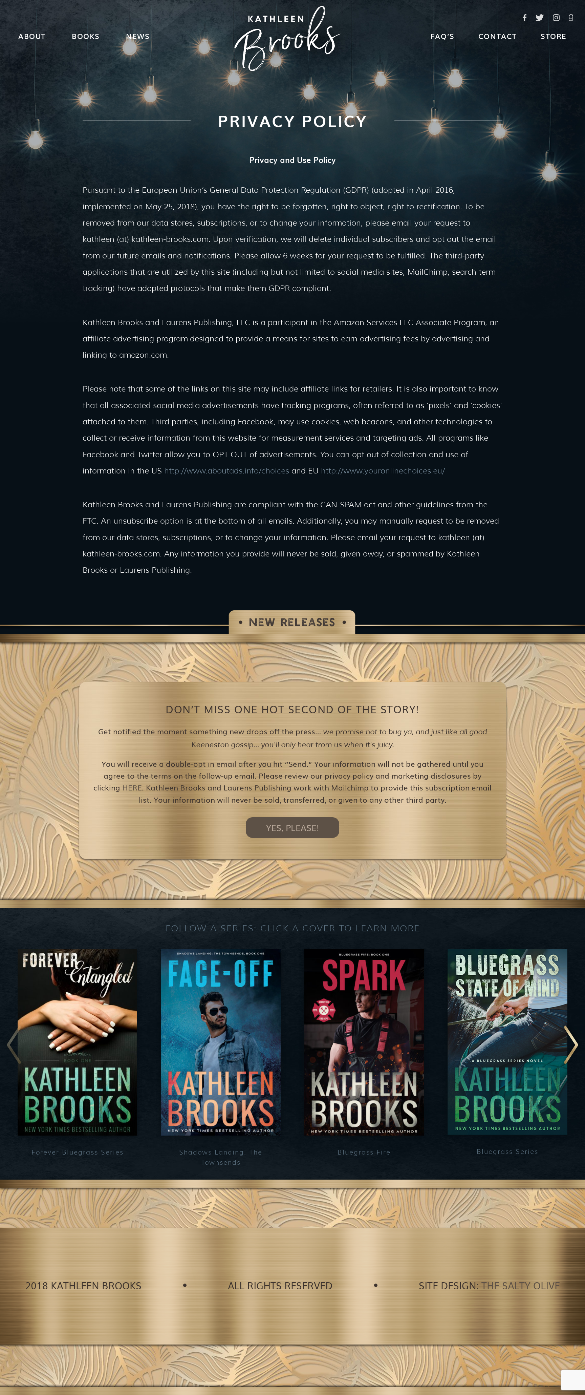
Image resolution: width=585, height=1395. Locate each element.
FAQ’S (443, 35)
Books (86, 35)
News (138, 35)
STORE (554, 35)
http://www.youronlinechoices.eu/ (383, 470)
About (32, 35)
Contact (497, 35)
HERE (132, 787)
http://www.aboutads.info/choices (226, 470)
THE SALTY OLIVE (520, 1285)
